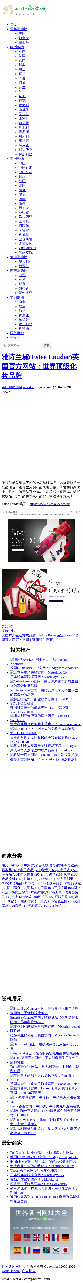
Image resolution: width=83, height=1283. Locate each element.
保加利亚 (25, 154)
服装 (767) (9, 865)
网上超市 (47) (25, 892)
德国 (22, 60)
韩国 (22, 181)
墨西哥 (24, 42)
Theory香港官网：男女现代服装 (33, 1170)
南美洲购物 (18, 270)
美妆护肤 (8, 631)
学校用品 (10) (38, 905)
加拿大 (24, 38)
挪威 (22, 83)
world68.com (11, 1271)
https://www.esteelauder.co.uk (50, 504)
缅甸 (22, 203)
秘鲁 (22, 284)
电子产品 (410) (31, 870)
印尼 (22, 194)
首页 (13, 24)
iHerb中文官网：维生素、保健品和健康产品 (43, 1161)
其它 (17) (13, 901)
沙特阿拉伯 (27, 248)
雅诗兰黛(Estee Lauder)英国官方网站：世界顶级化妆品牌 (40, 366)
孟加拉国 (25, 243)
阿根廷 (24, 288)
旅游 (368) (49, 870)
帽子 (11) (21, 905)
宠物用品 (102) (56, 883)
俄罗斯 (24, 132)
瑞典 (22, 65)
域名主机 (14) (64, 901)
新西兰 (24, 266)
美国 (22, 33)
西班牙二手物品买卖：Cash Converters (38, 1184)
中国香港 (25, 167)
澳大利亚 (25, 261)
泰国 (22, 185)
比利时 (24, 118)
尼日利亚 (25, 324)
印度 (22, 190)
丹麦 (22, 78)
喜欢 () (7, 626)
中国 (22, 163)
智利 (22, 279)
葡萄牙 (24, 123)
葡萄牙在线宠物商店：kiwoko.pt (34, 1179)
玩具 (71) (33, 888)
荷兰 (22, 74)
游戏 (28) (31, 897)
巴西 (22, 275)
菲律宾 (24, 212)
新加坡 (24, 208)
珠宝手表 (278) (67, 870)
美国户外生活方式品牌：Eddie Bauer (29, 635)
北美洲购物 (18, 29)
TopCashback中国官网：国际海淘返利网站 (41, 1152)
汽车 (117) (38, 883)
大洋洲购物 (18, 257)
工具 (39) (61, 892)
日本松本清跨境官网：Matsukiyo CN (37, 1175)
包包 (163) (70, 874)
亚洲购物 (17, 159)
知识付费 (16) (30, 901)
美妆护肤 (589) (49, 865)
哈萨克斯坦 (27, 252)
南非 (22, 302)
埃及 (22, 306)
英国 (22, 51)
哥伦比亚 (25, 293)
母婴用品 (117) (20, 883)
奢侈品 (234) (11, 874)
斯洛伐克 (25, 150)
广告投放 (29, 1271)
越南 (22, 199)
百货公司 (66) (64, 888)
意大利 (24, 105)
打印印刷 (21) (64, 897)
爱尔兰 (24, 114)
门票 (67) (47, 888)
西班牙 (24, 109)
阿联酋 (24, 226)
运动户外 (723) (27, 865)
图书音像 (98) (17, 888)
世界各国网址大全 (15, 1266)
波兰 (22, 91)
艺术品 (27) (46, 897)
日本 (22, 176)
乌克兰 (24, 145)
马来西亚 (25, 217)
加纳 (22, 311)
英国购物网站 (12, 387)
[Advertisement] (41, 435)
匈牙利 (24, 136)
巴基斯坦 (25, 239)
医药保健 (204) (31, 874)
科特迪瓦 (25, 328)
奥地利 (24, 127)
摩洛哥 (24, 319)
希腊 (22, 96)
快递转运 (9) (57, 905)
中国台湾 (25, 172)
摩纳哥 (24, 141)
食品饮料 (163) (12, 879)
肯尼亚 (24, 315)
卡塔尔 (24, 230)
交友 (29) (18, 897)
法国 (22, 56)
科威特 (24, 235)
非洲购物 (17, 297)
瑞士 (22, 69)
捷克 (22, 100)
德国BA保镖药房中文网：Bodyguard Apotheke (44, 1157)
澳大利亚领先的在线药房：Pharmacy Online (42, 1166)
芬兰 (22, 87)
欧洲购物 (17, 47)
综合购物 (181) (52, 874)
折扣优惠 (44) (45, 892)
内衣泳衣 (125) (49, 879)
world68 (28, 387)
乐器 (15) (47, 901)
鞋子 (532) (67, 865)
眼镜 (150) (30, 879)
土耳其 (24, 221)
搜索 (46, 345)
